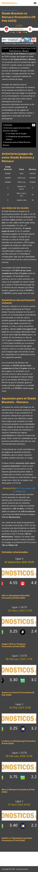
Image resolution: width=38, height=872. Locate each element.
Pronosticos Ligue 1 (10, 10)
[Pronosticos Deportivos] (10, 3)
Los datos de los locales (17, 134)
